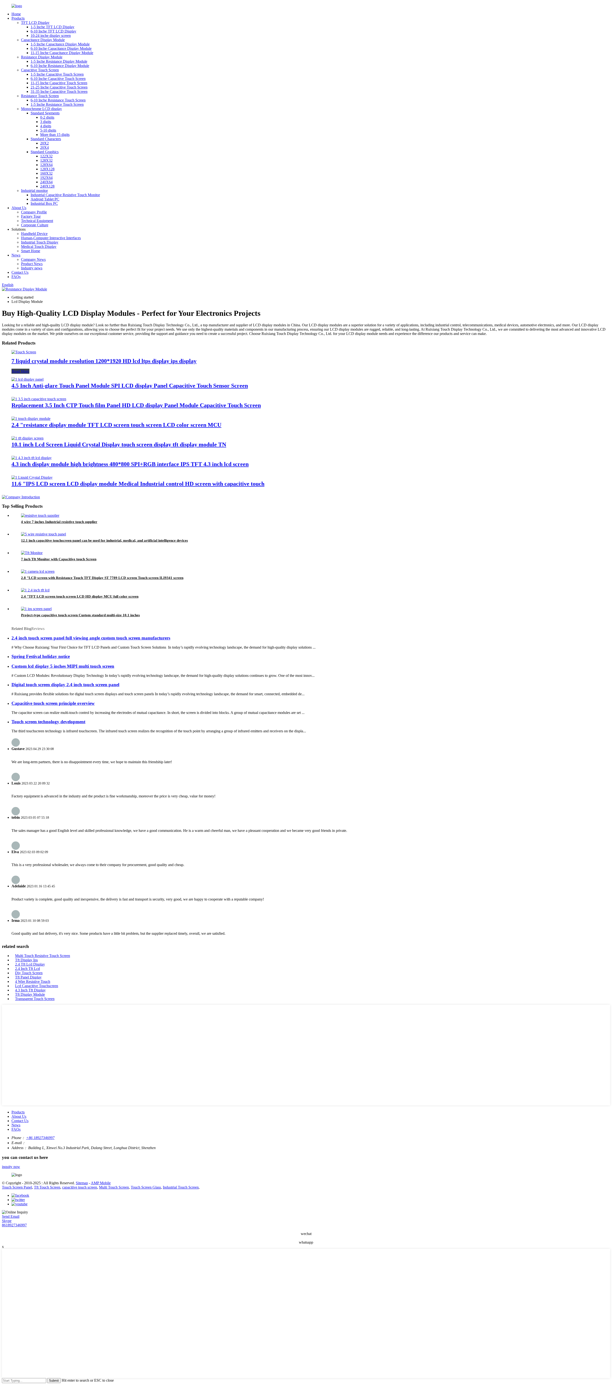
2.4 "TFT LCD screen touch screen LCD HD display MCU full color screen (79, 596)
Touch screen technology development (48, 721)
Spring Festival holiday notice (40, 656)
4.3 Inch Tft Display (30, 990)
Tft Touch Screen (47, 1187)
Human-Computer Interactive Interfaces (51, 238)
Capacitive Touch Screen (40, 70)
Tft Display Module (30, 994)
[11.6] (32, 477)
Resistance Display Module (41, 57)
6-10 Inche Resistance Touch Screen (58, 100)
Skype (6, 1221)
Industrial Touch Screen (181, 1187)
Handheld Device (34, 234)
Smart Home (30, 251)
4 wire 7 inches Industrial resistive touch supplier (59, 522)
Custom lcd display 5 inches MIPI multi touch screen (62, 666)
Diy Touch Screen (29, 973)
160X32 (46, 173)
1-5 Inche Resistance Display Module (59, 61)
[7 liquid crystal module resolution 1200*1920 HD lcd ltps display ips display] (23, 352)
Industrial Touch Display (39, 242)
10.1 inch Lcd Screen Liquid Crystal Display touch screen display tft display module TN (118, 444)
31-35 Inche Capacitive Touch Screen (59, 91)
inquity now (11, 1167)
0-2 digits (47, 117)
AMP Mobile (101, 1183)
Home (16, 14)
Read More (20, 371)
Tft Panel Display (28, 977)
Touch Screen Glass (146, 1187)
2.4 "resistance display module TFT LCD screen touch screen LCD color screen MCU (116, 425)
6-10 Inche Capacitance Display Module (61, 48)
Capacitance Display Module (43, 40)
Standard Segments (45, 113)
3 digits (45, 122)
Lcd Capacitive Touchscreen (36, 986)
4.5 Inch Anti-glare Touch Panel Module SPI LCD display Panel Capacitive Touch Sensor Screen (129, 386)
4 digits (45, 126)
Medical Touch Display (38, 247)
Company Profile (34, 212)
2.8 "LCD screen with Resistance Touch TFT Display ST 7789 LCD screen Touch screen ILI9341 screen (102, 578)
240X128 (47, 186)
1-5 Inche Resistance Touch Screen (57, 104)
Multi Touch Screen (114, 1187)
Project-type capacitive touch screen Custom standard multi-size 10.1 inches (80, 615)
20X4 (44, 147)
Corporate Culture (34, 225)
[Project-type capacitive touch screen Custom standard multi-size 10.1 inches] (36, 609)
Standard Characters (46, 139)
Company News (33, 259)
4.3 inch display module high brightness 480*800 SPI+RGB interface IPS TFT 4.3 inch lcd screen (130, 464)
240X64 (46, 182)
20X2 (44, 143)
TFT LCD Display (35, 23)
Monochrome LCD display (41, 109)
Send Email (10, 1216)
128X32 (46, 160)
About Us (18, 208)
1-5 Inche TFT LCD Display (52, 27)
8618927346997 (14, 1225)
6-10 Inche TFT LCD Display (53, 31)
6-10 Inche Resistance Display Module (60, 66)
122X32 (46, 156)
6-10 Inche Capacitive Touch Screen (58, 79)
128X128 (47, 169)
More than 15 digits (55, 135)
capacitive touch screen (79, 1187)
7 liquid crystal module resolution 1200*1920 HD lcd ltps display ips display (104, 361)
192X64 (46, 178)
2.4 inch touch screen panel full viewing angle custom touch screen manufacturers (90, 637)
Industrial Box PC (44, 203)
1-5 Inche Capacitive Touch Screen (57, 74)
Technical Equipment (37, 221)
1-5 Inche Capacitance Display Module (60, 44)
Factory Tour (31, 216)
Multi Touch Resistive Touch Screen (42, 956)
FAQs (16, 277)
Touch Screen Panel (17, 1187)
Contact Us (19, 272)
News (15, 255)
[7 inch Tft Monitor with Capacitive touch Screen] (32, 553)
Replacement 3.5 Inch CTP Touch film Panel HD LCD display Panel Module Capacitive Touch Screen (136, 405)
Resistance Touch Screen (40, 96)
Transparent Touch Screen (35, 999)
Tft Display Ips (26, 960)
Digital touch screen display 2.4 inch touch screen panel (65, 684)
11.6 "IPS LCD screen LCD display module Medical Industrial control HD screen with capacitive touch (137, 484)
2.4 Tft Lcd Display (30, 964)
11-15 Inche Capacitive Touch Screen (59, 83)
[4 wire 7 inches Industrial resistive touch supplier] (40, 515)
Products (18, 18)
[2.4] (30, 419)
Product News (32, 264)
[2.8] (38, 571)
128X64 (46, 165)
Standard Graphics (45, 152)
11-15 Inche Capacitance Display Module (62, 53)
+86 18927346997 (40, 1138)
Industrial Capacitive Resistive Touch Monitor (65, 195)
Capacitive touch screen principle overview (53, 703)
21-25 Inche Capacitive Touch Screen (59, 87)
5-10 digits (48, 130)
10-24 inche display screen (51, 35)
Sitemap (82, 1183)
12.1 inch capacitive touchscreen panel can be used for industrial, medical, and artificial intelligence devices (104, 540)
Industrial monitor (34, 191)
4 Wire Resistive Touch (32, 981)
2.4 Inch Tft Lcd (27, 969)
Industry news (31, 268)
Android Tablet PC (45, 199)
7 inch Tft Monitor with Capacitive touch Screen (58, 559)
